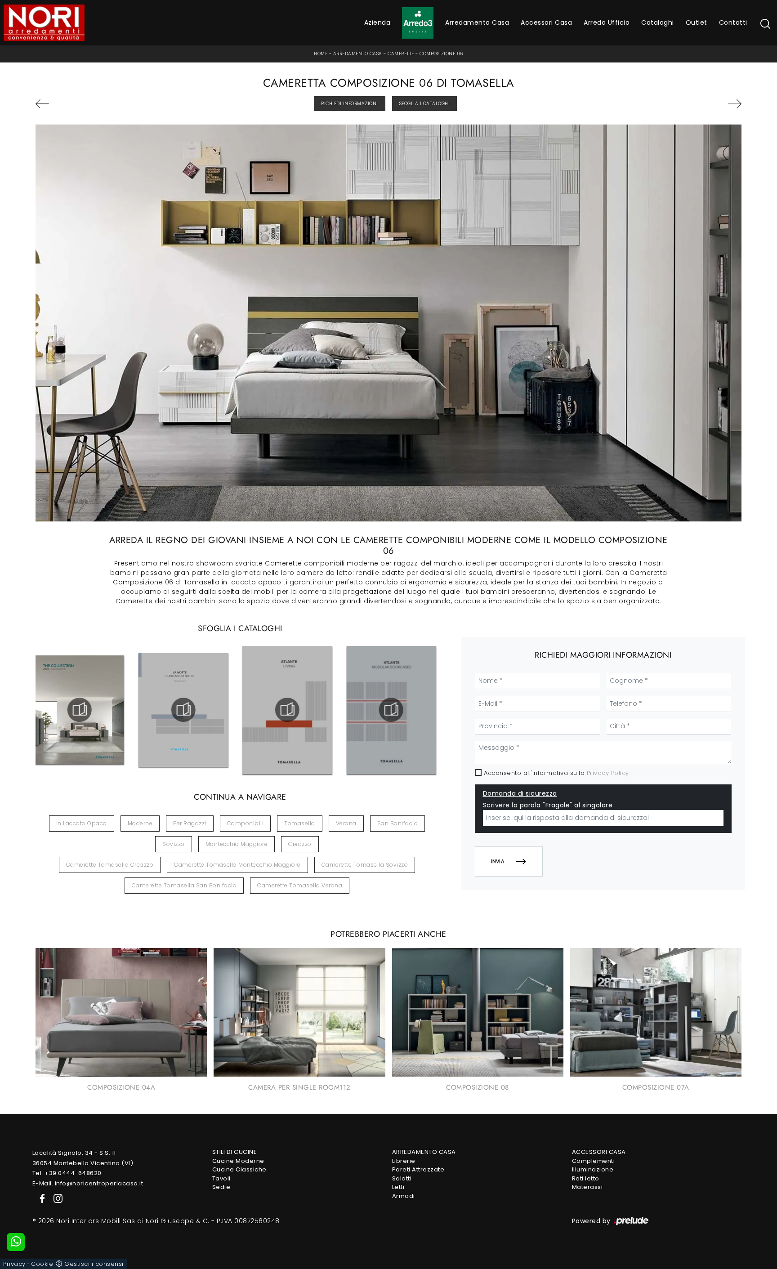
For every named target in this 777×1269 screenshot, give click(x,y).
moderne (140, 823)
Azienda (377, 22)
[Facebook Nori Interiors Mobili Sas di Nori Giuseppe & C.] (40, 1197)
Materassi (587, 1187)
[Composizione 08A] (685, 104)
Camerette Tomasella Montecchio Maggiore (237, 864)
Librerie (403, 1161)
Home (320, 53)
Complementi (593, 1161)
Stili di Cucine (234, 1152)
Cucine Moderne (238, 1161)
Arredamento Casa (477, 22)
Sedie (221, 1187)
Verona (346, 823)
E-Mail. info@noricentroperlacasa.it (87, 1183)
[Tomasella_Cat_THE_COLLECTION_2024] (79, 709)
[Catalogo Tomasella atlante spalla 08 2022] (391, 709)
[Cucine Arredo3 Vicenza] (418, 23)
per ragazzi (189, 823)
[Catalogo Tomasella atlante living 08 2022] (287, 709)
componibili (245, 823)
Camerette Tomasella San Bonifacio (184, 885)
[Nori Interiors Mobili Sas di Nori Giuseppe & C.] (44, 22)
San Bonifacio (397, 823)
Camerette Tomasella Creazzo (110, 864)
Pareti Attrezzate (418, 1169)
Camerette (401, 53)
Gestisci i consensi (94, 1264)
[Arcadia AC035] (91, 104)
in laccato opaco (81, 823)
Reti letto (585, 1178)
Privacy (14, 1264)
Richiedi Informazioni (349, 103)
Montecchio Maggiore (236, 844)
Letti (398, 1187)
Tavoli (221, 1178)
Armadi (403, 1196)
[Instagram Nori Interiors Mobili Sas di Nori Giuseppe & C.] (55, 1197)
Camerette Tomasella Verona (299, 885)
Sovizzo (173, 844)
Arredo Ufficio (607, 22)
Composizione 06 (441, 53)
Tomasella (299, 823)
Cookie (42, 1264)
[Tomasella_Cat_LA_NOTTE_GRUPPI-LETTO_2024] (183, 709)
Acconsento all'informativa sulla (556, 773)
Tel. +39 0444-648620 (67, 1173)
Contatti (733, 22)
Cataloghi (657, 22)
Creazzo (300, 844)
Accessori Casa (546, 22)
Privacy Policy (608, 773)
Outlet (696, 22)
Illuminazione (593, 1169)
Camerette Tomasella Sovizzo (365, 864)
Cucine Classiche (239, 1169)
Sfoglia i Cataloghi (424, 103)
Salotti (402, 1178)
